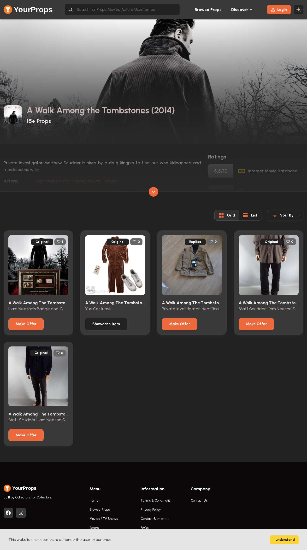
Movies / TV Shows (103, 519)
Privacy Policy (150, 510)
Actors (94, 528)
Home (94, 500)
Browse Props (208, 9)
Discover (239, 9)
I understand (284, 540)
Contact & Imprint (154, 519)
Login (282, 9)
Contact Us (199, 500)
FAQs (144, 528)
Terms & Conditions (155, 500)
